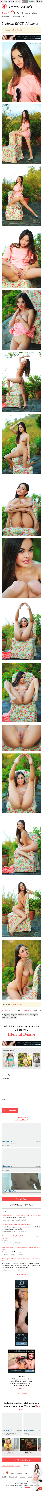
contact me (27, 1487)
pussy (26, 1015)
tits (15, 1018)
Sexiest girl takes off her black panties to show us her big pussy (21, 1215)
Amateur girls (13, 1477)
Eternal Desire (21, 1034)
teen (12, 1018)
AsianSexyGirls (20, 6)
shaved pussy (34, 1015)
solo (8, 1018)
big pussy (7, 1015)
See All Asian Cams (21, 1460)
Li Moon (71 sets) (16, 30)
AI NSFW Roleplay (16, 1205)
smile (3, 1018)
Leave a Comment (25, 1010)
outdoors (21, 1015)
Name (3, 1099)
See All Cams (21, 1199)
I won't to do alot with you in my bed (13, 1217)
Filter (18, 13)
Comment (5, 1079)
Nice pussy (5, 1240)
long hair (14, 1015)
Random (16, 16)
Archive (27, 13)
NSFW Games (28, 1205)
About (25, 16)
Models (6, 16)
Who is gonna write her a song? (11, 1252)
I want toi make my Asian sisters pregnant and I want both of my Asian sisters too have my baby (21, 1228)
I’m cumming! (21, 1393)
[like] (2, 1010)
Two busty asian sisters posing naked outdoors (16, 1224)
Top (35, 13)
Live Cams (8, 13)
